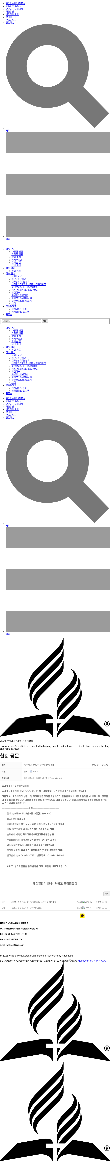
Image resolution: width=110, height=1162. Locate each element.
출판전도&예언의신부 (21, 301)
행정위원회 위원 (19, 309)
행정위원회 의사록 (20, 312)
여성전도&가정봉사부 (21, 298)
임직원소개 (16, 260)
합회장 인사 (17, 254)
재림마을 (10, 11)
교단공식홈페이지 (14, 9)
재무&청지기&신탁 (20, 282)
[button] (26, 772)
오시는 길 (16, 262)
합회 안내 (10, 249)
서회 (13, 303)
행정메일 (10, 22)
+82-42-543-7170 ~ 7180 (91, 961)
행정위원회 (11, 306)
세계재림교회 (12, 14)
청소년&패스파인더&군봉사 (24, 290)
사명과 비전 (17, 251)
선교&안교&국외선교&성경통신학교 (28, 284)
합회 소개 (16, 257)
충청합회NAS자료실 (15, 3)
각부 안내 (10, 273)
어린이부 (15, 292)
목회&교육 (16, 276)
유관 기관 (16, 265)
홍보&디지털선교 (19, 295)
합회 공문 (16, 271)
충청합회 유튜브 (13, 6)
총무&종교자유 (18, 279)
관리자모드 (11, 20)
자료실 (9, 314)
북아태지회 (11, 17)
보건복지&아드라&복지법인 (24, 287)
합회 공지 (10, 268)
